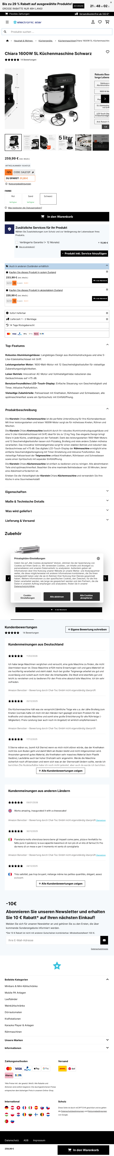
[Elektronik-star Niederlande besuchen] (48, 1114)
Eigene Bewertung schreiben (88, 629)
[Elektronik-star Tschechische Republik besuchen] (48, 1107)
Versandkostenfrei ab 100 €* (94, 14)
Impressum (39, 1140)
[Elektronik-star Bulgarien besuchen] (30, 1114)
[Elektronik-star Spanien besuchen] (36, 1107)
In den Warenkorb (60, 216)
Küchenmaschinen (67, 41)
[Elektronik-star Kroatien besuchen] (18, 1114)
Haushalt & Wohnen (23, 41)
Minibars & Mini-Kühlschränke (21, 986)
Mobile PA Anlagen (15, 992)
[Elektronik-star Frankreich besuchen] (24, 1107)
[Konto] (93, 22)
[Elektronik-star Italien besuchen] (30, 1107)
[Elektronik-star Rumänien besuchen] (24, 1114)
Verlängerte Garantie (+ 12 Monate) (40, 242)
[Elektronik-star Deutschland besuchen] (6, 1107)
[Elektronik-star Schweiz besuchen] (18, 1107)
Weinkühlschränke (15, 1005)
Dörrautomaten (13, 1012)
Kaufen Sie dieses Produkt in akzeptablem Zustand (36, 290)
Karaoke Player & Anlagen (19, 1025)
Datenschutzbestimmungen (72, 1111)
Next (105, 99)
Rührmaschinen (13, 1031)
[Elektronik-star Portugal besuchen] (6, 1121)
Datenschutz (12, 1140)
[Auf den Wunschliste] (107, 51)
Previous (9, 99)
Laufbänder (11, 999)
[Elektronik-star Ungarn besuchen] (6, 1114)
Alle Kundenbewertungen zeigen (62, 770)
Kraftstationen (13, 1018)
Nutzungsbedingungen (97, 1111)
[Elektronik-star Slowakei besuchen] (42, 1107)
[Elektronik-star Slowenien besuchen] (12, 1121)
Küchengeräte (46, 41)
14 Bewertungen (28, 60)
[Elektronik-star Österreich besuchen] (12, 1107)
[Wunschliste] (100, 22)
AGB (26, 1140)
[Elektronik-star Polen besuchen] (12, 1114)
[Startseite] (10, 41)
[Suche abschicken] (5, 31)
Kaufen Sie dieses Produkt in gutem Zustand (32, 272)
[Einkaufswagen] (107, 22)
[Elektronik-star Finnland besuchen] (36, 1114)
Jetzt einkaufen (78, 6)
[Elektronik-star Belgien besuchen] (42, 1114)
